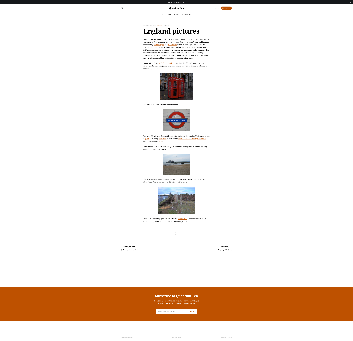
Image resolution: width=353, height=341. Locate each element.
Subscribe (227, 8)
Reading (176, 14)
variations (162, 139)
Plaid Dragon (159, 45)
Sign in (217, 8)
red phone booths (166, 63)
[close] (350, 2)
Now (169, 14)
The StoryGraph (176, 337)
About (164, 14)
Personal (159, 25)
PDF (160, 141)
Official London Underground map (192, 139)
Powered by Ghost (226, 337)
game (147, 139)
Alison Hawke (149, 25)
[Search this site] (122, 8)
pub (152, 68)
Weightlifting (186, 14)
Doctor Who (182, 219)
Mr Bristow (172, 45)
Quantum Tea (176, 8)
